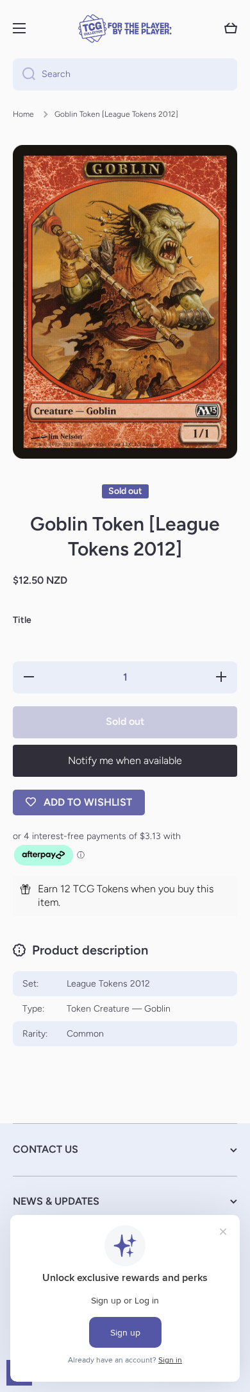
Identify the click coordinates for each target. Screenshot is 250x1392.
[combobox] (125, 74)
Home (23, 114)
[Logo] (125, 28)
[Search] (24, 74)
